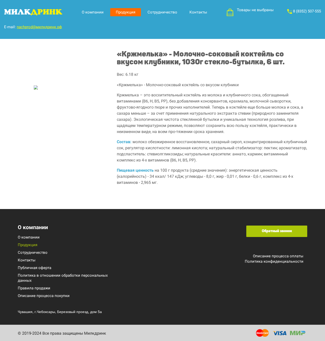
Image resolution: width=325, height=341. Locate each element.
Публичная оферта (34, 267)
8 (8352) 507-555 (306, 11)
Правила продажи (34, 288)
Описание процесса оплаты (278, 256)
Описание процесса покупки (44, 295)
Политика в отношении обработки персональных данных (63, 278)
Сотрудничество (162, 12)
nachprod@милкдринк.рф (39, 27)
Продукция (125, 12)
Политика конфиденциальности (274, 261)
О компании (93, 12)
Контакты (198, 12)
